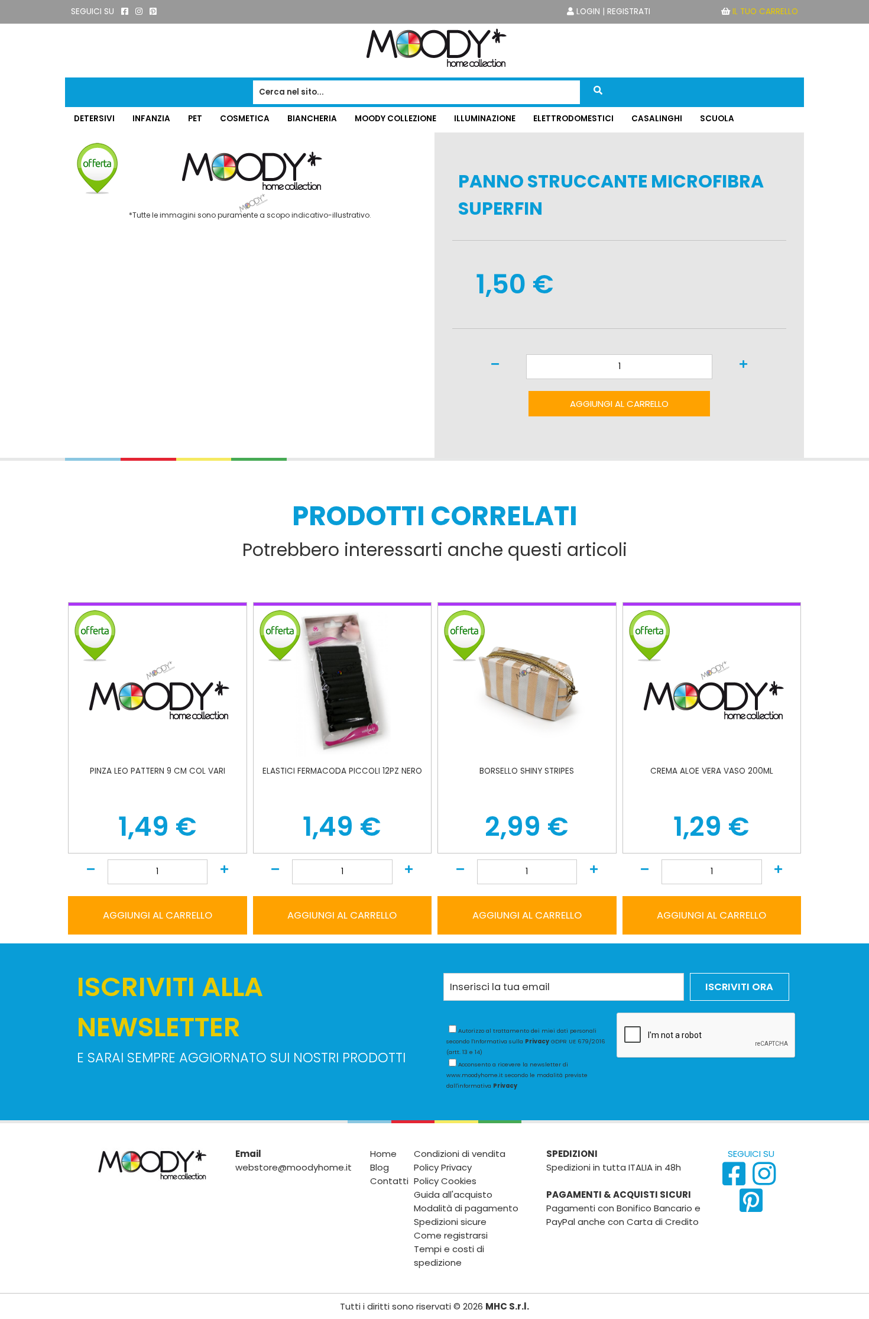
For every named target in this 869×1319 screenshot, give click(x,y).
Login (588, 11)
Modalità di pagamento (466, 1208)
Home (383, 1153)
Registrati (628, 11)
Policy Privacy (443, 1167)
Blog (379, 1167)
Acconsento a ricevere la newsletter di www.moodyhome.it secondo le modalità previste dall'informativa (517, 1075)
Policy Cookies (445, 1181)
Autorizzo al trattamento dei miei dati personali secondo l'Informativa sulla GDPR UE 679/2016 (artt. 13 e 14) (525, 1041)
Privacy (537, 1041)
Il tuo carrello (765, 11)
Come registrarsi (451, 1235)
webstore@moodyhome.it (293, 1167)
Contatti (389, 1181)
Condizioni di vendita (459, 1153)
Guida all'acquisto (453, 1194)
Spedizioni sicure (450, 1221)
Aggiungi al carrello (619, 403)
